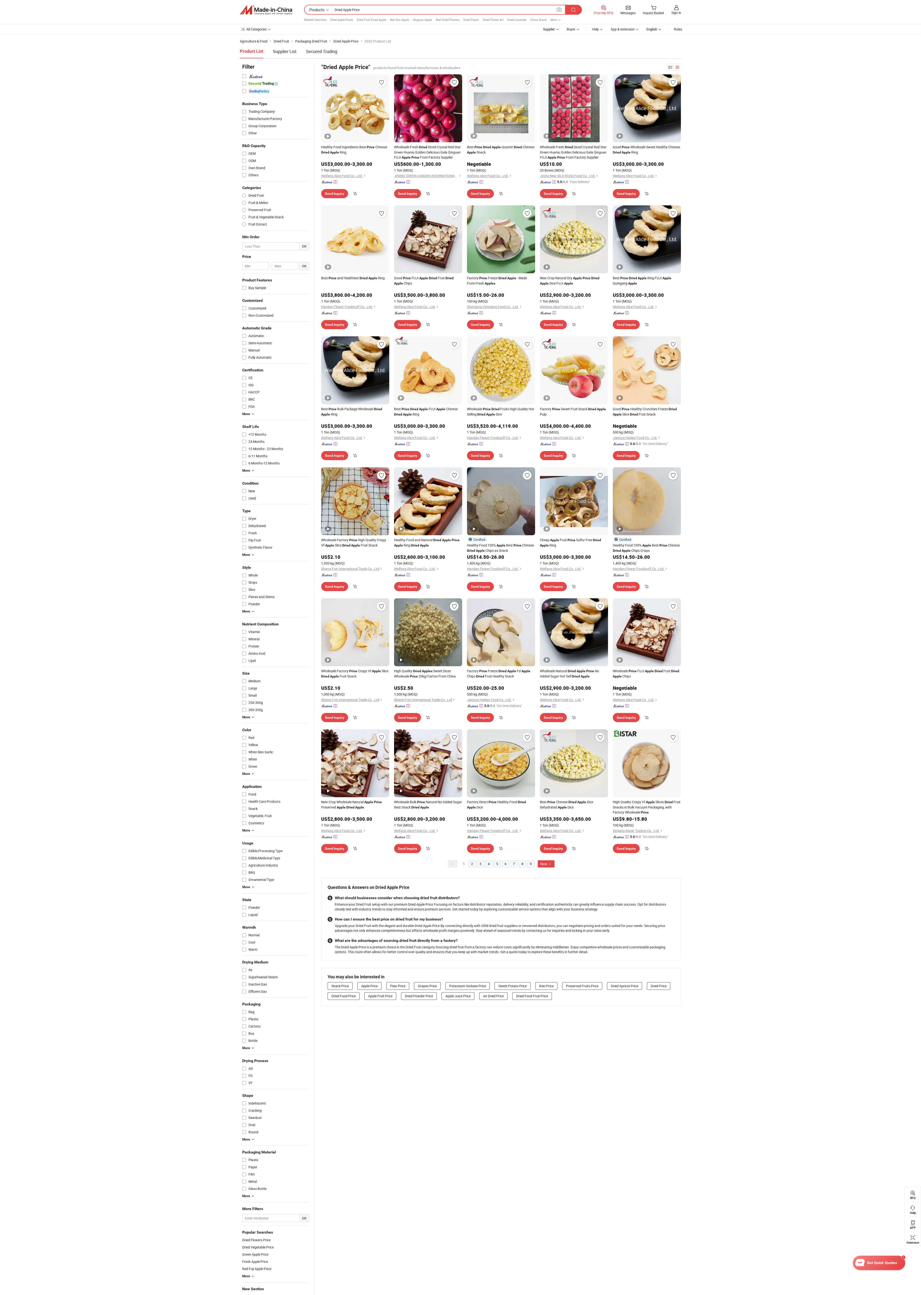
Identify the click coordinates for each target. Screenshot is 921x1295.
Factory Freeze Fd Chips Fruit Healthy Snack (498, 673)
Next (544, 863)
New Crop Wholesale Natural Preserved (351, 804)
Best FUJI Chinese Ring (426, 411)
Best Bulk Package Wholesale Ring (351, 411)
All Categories (256, 29)
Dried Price (659, 986)
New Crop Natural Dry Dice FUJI (569, 280)
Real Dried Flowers (448, 20)
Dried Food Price (343, 996)
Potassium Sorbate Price (467, 986)
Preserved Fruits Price (582, 986)
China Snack (538, 20)
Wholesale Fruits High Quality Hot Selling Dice (500, 411)
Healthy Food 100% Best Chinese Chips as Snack (500, 548)
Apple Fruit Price (380, 996)
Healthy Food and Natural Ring (427, 542)
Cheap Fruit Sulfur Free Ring (570, 542)
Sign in (676, 12)
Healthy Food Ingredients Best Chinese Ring (354, 149)
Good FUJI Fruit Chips (424, 280)
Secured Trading (321, 51)
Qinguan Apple (422, 20)
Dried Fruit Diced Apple (371, 20)
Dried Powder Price (419, 996)
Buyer (571, 29)
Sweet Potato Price (512, 986)
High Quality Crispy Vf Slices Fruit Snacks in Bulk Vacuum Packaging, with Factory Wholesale (646, 807)
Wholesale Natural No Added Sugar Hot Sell (569, 673)
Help (595, 29)
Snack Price (340, 986)
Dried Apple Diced (341, 20)
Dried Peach (471, 20)
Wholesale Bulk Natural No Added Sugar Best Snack (428, 804)
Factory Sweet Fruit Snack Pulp (573, 411)
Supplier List (284, 51)
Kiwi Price (546, 986)
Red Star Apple (399, 20)
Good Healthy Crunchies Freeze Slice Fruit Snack (645, 411)
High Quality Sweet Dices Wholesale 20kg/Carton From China (425, 673)
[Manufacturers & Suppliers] (266, 10)
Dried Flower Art (493, 20)
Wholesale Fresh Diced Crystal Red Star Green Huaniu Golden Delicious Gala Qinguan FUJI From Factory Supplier (427, 152)
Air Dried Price (493, 996)
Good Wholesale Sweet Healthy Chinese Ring (646, 149)
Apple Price (369, 986)
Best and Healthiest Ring (353, 278)
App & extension (623, 29)
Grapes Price (427, 986)
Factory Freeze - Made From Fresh (497, 280)
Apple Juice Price (458, 996)
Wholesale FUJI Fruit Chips (646, 673)
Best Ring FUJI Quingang (642, 280)
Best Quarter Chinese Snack (500, 149)
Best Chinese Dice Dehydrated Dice (566, 804)
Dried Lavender (516, 20)
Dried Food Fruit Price (532, 996)
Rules (678, 29)
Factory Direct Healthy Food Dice (496, 804)
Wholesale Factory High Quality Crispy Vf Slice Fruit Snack (353, 542)
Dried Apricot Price (624, 986)
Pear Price (397, 986)
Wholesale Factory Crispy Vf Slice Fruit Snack (354, 673)
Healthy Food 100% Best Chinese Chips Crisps (646, 548)
